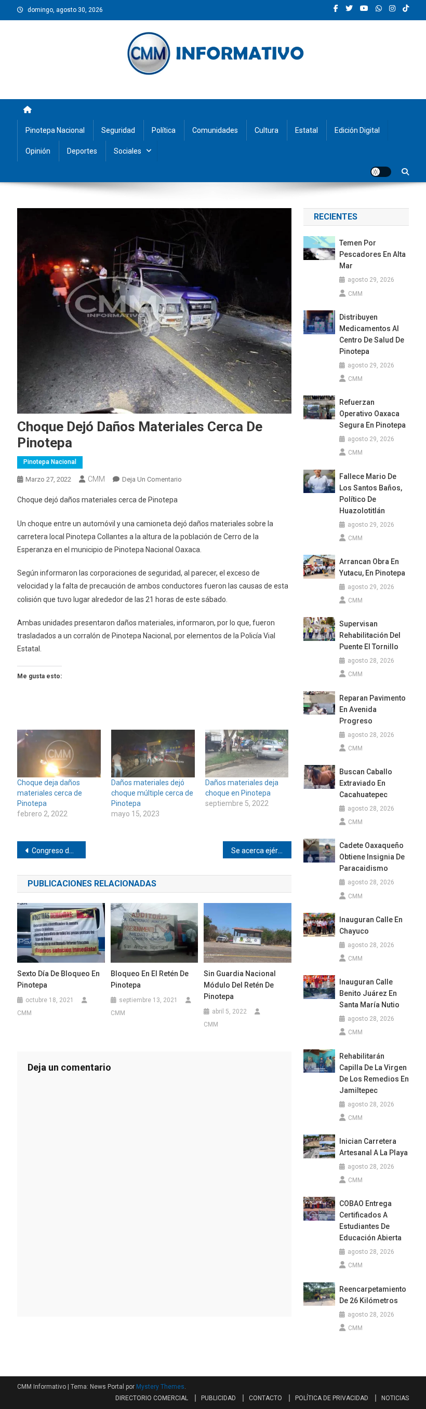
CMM (96, 479)
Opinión (37, 151)
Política (164, 130)
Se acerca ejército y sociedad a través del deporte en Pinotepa (261, 850)
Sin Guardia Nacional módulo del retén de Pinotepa (240, 985)
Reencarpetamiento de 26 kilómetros (372, 1295)
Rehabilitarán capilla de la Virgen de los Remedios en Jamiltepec (374, 1073)
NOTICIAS (395, 1398)
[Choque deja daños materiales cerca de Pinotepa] (59, 753)
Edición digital (357, 130)
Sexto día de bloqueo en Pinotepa (58, 979)
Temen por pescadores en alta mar (372, 254)
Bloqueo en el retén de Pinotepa (150, 979)
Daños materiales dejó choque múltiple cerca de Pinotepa (152, 793)
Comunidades (215, 130)
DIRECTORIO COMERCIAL (151, 1398)
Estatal (306, 130)
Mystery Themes (160, 1386)
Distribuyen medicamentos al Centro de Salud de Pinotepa (371, 334)
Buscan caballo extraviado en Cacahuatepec (365, 783)
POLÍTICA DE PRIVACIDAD (331, 1398)
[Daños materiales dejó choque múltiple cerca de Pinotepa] (153, 753)
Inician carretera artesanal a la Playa (373, 1147)
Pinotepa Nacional (55, 130)
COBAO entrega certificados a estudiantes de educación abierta (370, 1220)
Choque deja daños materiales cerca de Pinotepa (49, 793)
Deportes (82, 151)
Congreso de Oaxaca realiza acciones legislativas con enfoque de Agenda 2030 (59, 850)
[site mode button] (380, 172)
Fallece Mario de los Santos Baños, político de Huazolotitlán (370, 493)
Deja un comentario (152, 479)
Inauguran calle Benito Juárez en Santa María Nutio (369, 993)
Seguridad (118, 130)
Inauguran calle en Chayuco (371, 925)
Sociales (127, 151)
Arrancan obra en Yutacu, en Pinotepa (372, 567)
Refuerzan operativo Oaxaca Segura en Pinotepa (372, 413)
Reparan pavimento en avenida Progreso (372, 709)
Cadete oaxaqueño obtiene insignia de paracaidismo (372, 856)
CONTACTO (265, 1398)
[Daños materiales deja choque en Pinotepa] (247, 753)
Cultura (266, 130)
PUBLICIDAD (218, 1398)
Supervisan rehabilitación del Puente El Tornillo (370, 635)
